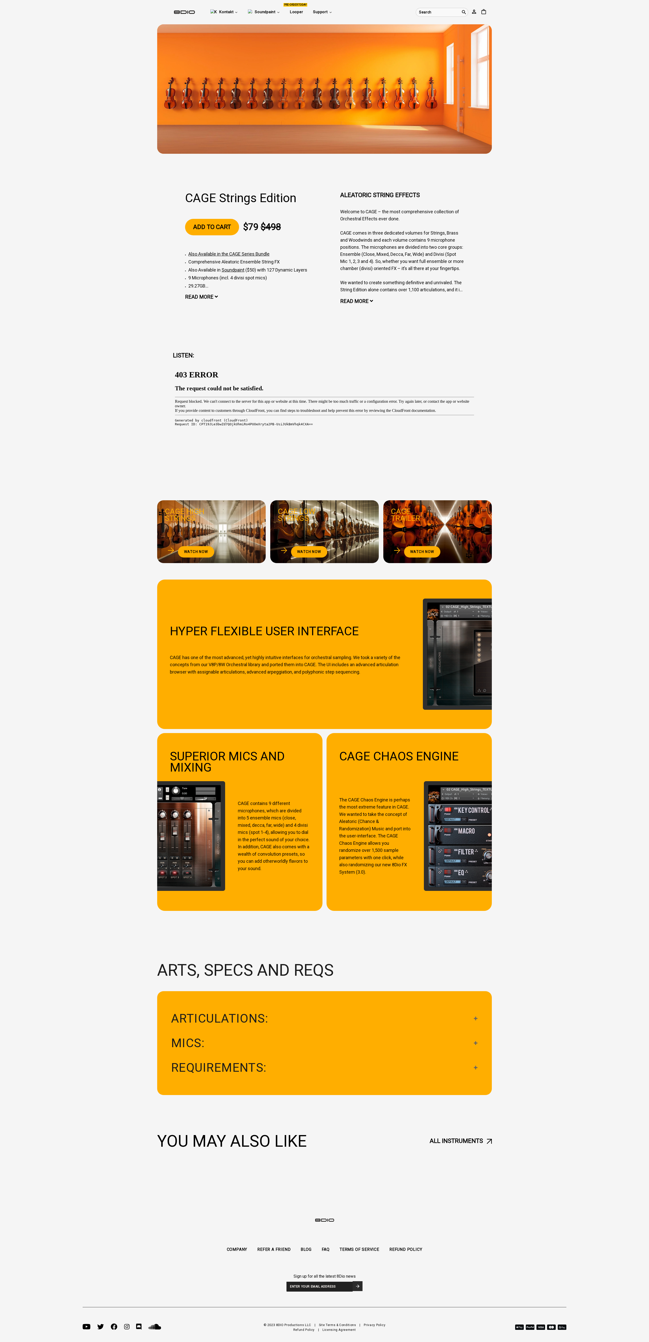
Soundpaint (233, 270)
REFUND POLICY (405, 1249)
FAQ (326, 1249)
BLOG (306, 1249)
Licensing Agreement (339, 1330)
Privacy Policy (374, 1325)
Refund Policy (304, 1330)
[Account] (474, 12)
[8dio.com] (176, 12)
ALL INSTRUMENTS (456, 1140)
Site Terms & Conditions (337, 1325)
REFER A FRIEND (274, 1249)
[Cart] (484, 12)
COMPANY (237, 1249)
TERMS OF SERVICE (359, 1249)
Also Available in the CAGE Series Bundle (228, 254)
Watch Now (196, 552)
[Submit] (358, 1286)
